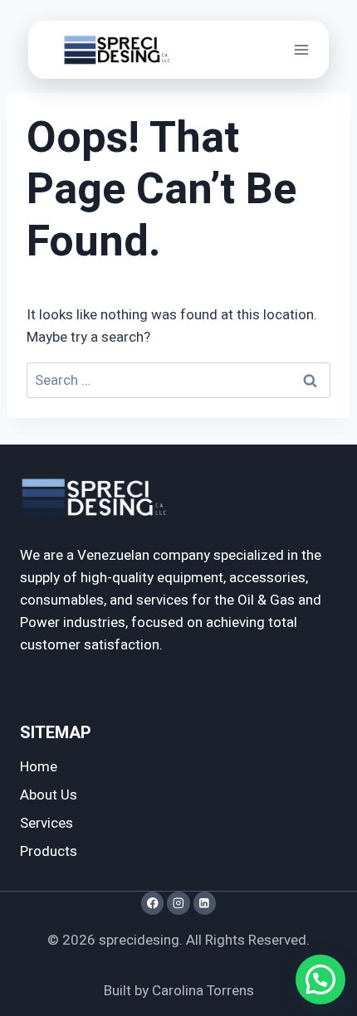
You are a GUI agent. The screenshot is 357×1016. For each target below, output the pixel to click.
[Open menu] (301, 49)
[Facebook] (152, 903)
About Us (48, 795)
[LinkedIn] (204, 903)
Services (46, 823)
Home (38, 766)
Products (48, 851)
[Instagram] (178, 903)
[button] (320, 979)
